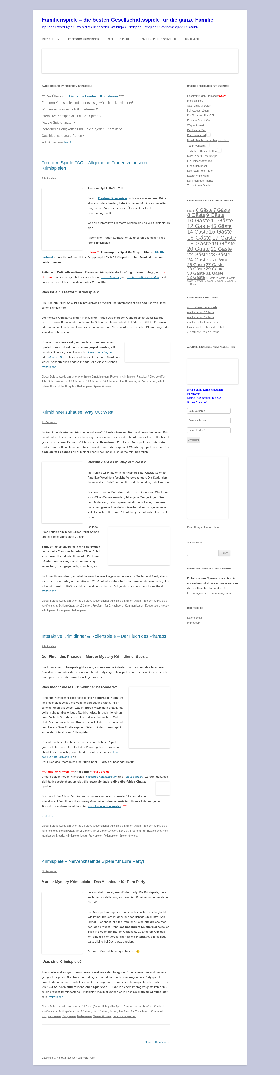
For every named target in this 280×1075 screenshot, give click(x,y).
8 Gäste (196, 215)
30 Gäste (196, 273)
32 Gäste (196, 277)
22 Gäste (197, 254)
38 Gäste (211, 281)
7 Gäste (221, 210)
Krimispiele (48, 610)
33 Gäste (210, 278)
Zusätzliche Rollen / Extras (203, 332)
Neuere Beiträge (157, 1042)
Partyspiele (57, 386)
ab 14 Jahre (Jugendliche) (93, 600)
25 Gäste (218, 260)
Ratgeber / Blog (146, 376)
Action (120, 381)
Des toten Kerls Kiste (200, 170)
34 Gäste (220, 278)
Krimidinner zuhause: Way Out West (77, 412)
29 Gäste (215, 268)
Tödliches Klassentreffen (143, 277)
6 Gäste (204, 210)
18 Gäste (199, 243)
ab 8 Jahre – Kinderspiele (202, 307)
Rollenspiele (84, 386)
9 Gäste (215, 215)
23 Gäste (219, 254)
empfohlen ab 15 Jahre (200, 317)
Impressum (193, 622)
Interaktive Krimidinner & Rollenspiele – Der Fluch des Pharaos (104, 636)
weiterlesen (49, 366)
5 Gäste (191, 211)
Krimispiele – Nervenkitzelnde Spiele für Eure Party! (93, 861)
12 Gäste (198, 226)
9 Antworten (49, 646)
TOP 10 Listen (50, 39)
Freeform (130, 381)
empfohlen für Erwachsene (203, 322)
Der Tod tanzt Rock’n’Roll (202, 115)
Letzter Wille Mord (198, 175)
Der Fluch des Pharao (200, 180)
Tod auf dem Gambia (199, 185)
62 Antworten (49, 871)
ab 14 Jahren (90, 381)
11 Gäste (222, 221)
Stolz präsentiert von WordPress (77, 1057)
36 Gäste (191, 281)
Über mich (192, 39)
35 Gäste (230, 278)
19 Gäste (224, 243)
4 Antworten (49, 178)
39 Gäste (222, 281)
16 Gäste (199, 237)
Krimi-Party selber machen (203, 527)
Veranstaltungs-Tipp (124, 1016)
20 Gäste (198, 249)
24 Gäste (197, 259)
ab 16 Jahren (107, 381)
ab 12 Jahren (73, 381)
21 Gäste (221, 249)
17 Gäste (224, 237)
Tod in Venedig (196, 145)
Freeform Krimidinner (83, 39)
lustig (83, 835)
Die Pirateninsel (196, 135)
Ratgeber (70, 386)
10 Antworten (49, 422)
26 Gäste (196, 264)
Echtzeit (124, 830)
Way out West (195, 125)
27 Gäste (215, 264)
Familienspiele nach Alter (158, 39)
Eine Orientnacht (197, 165)
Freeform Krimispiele (112, 198)
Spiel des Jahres (119, 39)
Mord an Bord (195, 100)
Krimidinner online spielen (104, 806)
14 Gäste (197, 232)
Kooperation (152, 605)
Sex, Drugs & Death (199, 105)
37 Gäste (201, 281)
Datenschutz (194, 617)
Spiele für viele (102, 386)
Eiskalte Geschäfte (198, 120)
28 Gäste (196, 268)
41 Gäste (191, 284)
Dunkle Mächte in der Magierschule (208, 140)
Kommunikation (134, 605)
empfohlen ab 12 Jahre (200, 312)
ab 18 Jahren (100, 830)
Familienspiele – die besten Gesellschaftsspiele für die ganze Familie (127, 20)
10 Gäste (198, 221)
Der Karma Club (196, 130)
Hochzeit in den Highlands (202, 95)
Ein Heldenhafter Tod (199, 160)
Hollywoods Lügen (198, 110)
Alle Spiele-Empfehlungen (93, 376)
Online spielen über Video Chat (205, 327)
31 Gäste (215, 273)
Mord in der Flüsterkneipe (202, 156)
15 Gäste (220, 232)
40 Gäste (232, 281)
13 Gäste (221, 226)
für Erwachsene (147, 381)
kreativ (165, 605)
